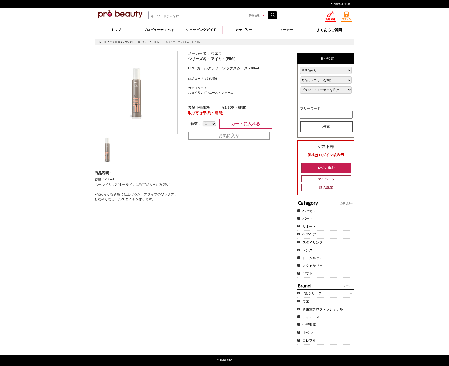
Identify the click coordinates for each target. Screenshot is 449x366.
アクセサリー (312, 266)
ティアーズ (310, 317)
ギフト (307, 274)
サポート (309, 226)
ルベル (307, 333)
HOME (99, 42)
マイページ (326, 179)
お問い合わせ (342, 3)
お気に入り (229, 135)
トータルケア (312, 258)
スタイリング (312, 242)
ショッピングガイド (201, 30)
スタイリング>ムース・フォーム (135, 42)
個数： (196, 123)
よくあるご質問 (329, 30)
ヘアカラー (310, 211)
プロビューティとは (158, 30)
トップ (116, 30)
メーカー (286, 30)
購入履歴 (326, 187)
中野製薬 (309, 325)
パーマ (307, 219)
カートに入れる (245, 123)
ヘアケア (309, 234)
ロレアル (309, 341)
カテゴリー (243, 30)
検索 (326, 126)
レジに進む (326, 168)
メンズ (307, 250)
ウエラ (110, 42)
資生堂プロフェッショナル (322, 309)
